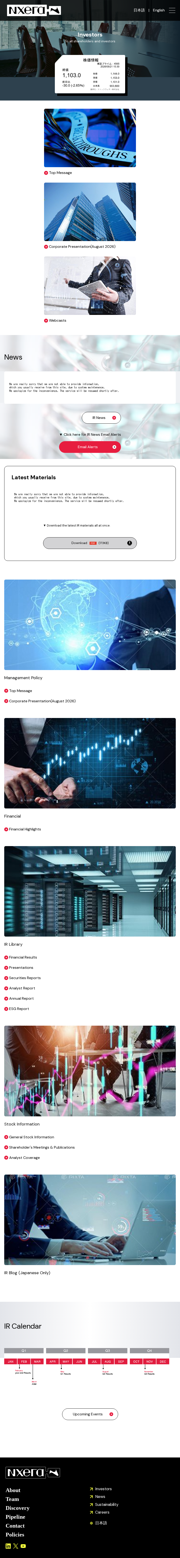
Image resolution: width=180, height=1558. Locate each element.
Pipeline (15, 1517)
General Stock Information (31, 1137)
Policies (15, 1535)
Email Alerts (88, 446)
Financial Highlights (25, 829)
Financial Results (23, 957)
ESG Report (19, 1008)
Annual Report (21, 998)
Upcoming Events (88, 1414)
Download (90, 543)
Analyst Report (22, 988)
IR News (99, 417)
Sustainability (106, 1504)
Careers (102, 1512)
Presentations (21, 967)
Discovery (18, 1508)
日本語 (139, 10)
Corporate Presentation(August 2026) (42, 701)
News (100, 1496)
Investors (103, 1488)
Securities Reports (25, 977)
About (13, 1490)
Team (12, 1499)
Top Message (20, 690)
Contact (15, 1526)
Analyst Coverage (24, 1157)
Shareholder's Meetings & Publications (42, 1147)
